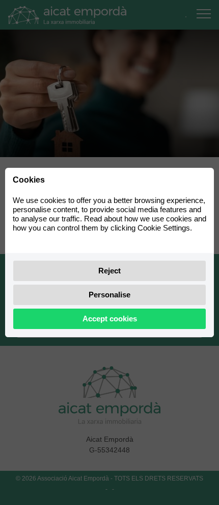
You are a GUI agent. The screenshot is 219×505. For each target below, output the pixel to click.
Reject (109, 270)
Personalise (109, 294)
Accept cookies (110, 318)
